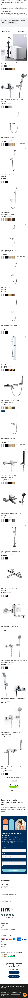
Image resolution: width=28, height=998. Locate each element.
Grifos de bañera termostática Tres (8, 894)
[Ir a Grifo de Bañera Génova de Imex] (14, 235)
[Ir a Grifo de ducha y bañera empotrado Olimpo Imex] (14, 752)
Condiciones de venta (16, 992)
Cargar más (14, 780)
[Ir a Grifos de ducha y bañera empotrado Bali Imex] (14, 683)
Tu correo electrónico (7, 860)
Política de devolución (15, 994)
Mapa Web (3, 995)
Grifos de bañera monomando (7, 886)
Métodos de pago (5, 994)
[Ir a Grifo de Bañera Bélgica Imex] (14, 160)
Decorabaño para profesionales (8, 929)
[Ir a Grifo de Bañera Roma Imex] (14, 273)
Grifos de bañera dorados (6, 901)
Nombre (4, 847)
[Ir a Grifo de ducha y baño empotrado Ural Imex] (14, 85)
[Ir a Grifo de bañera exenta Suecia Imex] (14, 348)
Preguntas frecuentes (6, 923)
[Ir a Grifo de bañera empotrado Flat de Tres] (14, 718)
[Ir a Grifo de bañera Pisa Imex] (14, 198)
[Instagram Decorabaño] (5, 915)
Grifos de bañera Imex (6, 893)
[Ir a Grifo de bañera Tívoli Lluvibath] (14, 574)
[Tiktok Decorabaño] (13, 915)
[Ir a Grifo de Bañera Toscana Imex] (14, 123)
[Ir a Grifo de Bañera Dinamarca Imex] (14, 311)
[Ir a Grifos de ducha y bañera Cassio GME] (14, 499)
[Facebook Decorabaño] (2, 915)
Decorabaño (3, 0)
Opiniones (3, 921)
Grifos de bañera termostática (7, 887)
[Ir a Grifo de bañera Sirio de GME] (14, 461)
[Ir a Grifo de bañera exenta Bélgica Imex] (14, 536)
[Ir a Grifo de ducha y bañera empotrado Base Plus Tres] (14, 646)
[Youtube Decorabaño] (7, 915)
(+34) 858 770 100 (14, 972)
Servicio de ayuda (14, 976)
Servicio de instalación (6, 931)
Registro (3, 946)
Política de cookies (5, 992)
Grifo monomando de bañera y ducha (9, 22)
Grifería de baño (10, 0)
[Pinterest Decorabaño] (10, 915)
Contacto (3, 925)
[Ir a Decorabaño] (14, 910)
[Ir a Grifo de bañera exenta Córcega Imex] (14, 47)
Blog (2, 927)
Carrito (2, 948)
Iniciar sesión (4, 944)
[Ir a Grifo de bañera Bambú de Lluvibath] (14, 386)
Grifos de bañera (19, 0)
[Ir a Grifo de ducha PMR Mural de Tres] (14, 612)
